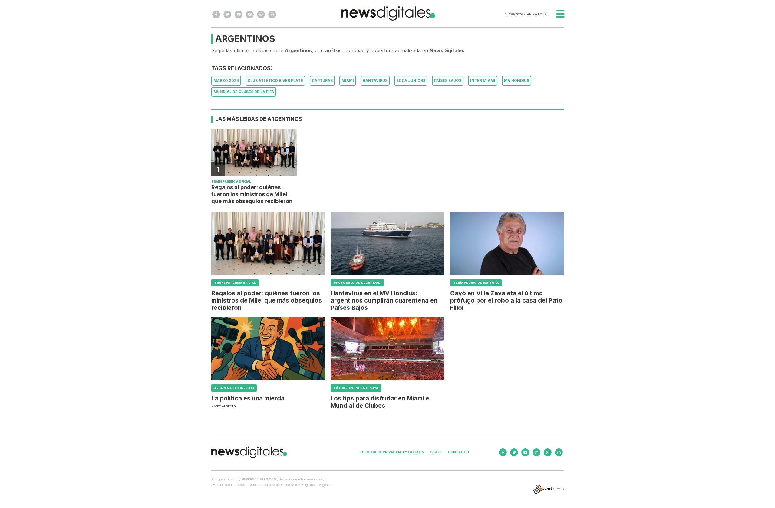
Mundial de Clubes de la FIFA (243, 91)
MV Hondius (516, 80)
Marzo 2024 (226, 80)
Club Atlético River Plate (275, 80)
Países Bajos (447, 80)
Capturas (322, 80)
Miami (347, 80)
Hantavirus (375, 80)
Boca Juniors (410, 80)
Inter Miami (482, 80)
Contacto (458, 452)
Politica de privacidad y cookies (391, 452)
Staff (436, 452)
